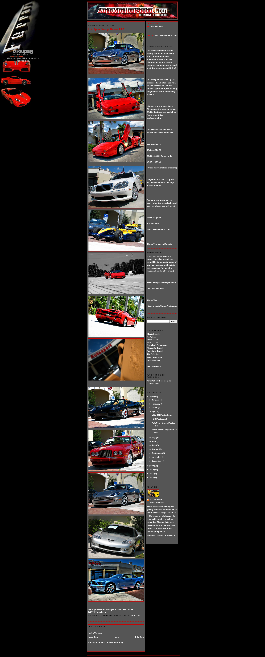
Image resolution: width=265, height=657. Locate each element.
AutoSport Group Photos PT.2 (106, 29)
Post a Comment (95, 633)
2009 (151, 466)
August (155, 449)
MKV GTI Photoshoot (162, 415)
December (156, 461)
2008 (151, 396)
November (156, 457)
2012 (151, 477)
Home (116, 637)
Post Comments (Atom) (112, 642)
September (157, 453)
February (156, 404)
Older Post (139, 637)
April (154, 411)
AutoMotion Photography (157, 501)
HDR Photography (160, 419)
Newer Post (93, 637)
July (154, 445)
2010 (151, 470)
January (155, 400)
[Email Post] (140, 616)
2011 (151, 474)
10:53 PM (135, 616)
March (154, 408)
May (154, 437)
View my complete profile (161, 536)
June (154, 441)
